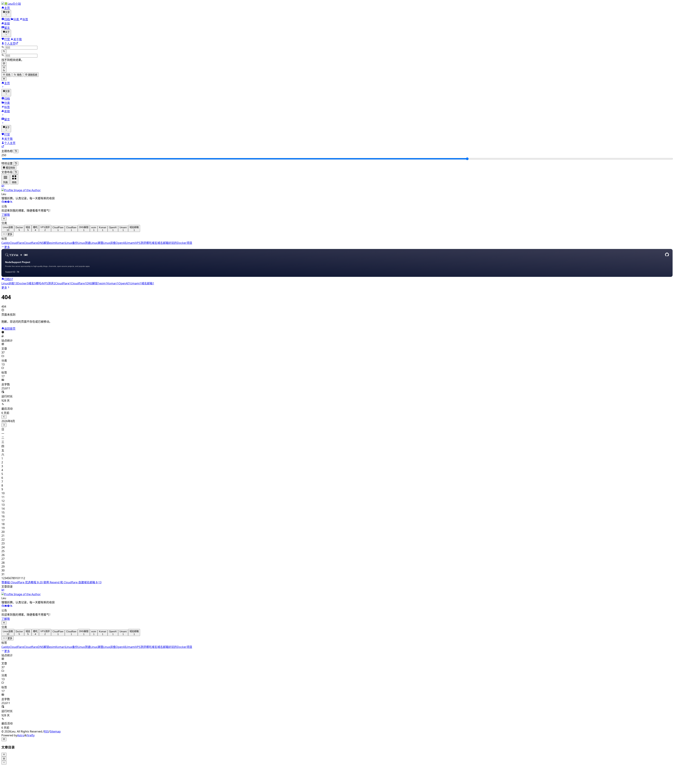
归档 (8, 279)
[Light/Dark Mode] (3, 69)
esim (52, 243)
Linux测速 (84, 243)
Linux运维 (109, 243)
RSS (46, 731)
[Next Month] (3, 425)
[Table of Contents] (3, 739)
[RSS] (11, 202)
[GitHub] (2, 202)
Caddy (5, 243)
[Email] (5, 202)
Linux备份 (71, 243)
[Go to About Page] (337, 188)
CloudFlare (17, 243)
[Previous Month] (3, 417)
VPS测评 (140, 243)
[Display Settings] (3, 64)
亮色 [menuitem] (7, 75)
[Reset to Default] (15, 151)
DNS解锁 (43, 243)
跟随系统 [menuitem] (32, 75)
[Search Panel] (3, 51)
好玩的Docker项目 (180, 243)
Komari (60, 243)
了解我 (5, 215)
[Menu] (3, 79)
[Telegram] (8, 202)
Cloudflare (31, 243)
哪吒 (149, 243)
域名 (154, 243)
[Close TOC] (3, 755)
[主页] (2, 279)
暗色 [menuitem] (19, 75)
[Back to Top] (3, 763)
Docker (22, 283)
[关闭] (3, 219)
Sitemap (55, 731)
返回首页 (9, 329)
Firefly (31, 735)
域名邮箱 (162, 243)
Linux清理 (96, 243)
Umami (130, 243)
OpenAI (121, 243)
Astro (20, 735)
